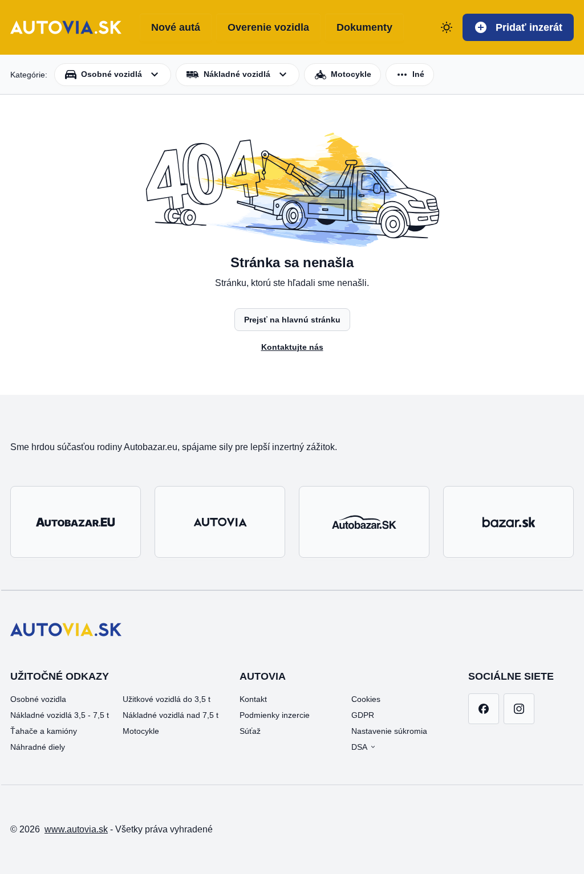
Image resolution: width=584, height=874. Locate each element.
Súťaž (250, 731)
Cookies (365, 699)
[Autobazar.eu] (75, 522)
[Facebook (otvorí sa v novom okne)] (483, 708)
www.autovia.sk (76, 829)
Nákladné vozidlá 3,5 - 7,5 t (59, 715)
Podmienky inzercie (275, 715)
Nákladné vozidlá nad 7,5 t (170, 715)
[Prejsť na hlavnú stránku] (65, 27)
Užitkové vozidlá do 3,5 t (166, 699)
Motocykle (141, 731)
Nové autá (175, 27)
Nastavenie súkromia (389, 731)
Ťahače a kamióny (43, 731)
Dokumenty (364, 27)
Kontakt (253, 699)
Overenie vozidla (268, 27)
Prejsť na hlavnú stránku (292, 319)
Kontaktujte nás (292, 347)
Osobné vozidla (38, 699)
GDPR (362, 715)
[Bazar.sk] (508, 522)
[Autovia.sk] (220, 522)
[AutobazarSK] (364, 522)
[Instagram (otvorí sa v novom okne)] (519, 708)
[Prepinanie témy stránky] (446, 27)
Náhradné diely (37, 747)
